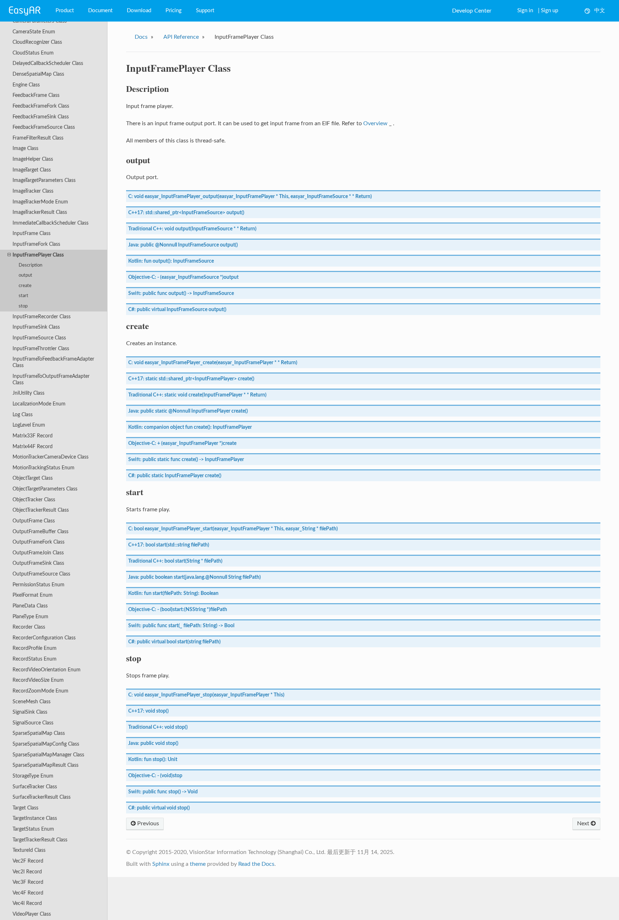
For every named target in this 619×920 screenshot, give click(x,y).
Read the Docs (256, 864)
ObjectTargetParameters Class (45, 489)
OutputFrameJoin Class (38, 552)
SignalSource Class (33, 723)
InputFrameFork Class (36, 244)
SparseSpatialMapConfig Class (46, 744)
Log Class (23, 414)
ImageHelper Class (33, 159)
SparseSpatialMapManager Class (48, 754)
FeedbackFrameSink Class (41, 116)
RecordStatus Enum (35, 659)
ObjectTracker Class (34, 499)
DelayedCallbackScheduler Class (48, 63)
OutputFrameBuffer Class (40, 531)
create (25, 285)
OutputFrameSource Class (41, 574)
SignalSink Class (30, 712)
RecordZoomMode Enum (40, 691)
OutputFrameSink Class (38, 563)
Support (205, 10)
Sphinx (160, 864)
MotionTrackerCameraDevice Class (50, 457)
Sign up (549, 10)
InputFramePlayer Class (38, 255)
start (23, 296)
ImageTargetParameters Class (44, 180)
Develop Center (471, 11)
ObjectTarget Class (33, 478)
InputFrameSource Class (39, 338)
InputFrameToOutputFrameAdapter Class (51, 379)
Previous (147, 823)
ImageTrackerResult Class (40, 212)
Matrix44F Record (33, 446)
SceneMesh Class (32, 701)
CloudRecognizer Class (37, 42)
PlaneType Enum (30, 616)
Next (584, 823)
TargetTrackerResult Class (40, 839)
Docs (141, 37)
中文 (599, 10)
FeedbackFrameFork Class (41, 106)
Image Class (25, 148)
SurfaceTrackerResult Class (42, 797)
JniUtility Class (28, 393)
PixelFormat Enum (33, 595)
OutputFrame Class (34, 521)
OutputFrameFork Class (38, 542)
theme (198, 864)
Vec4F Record (28, 893)
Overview (375, 123)
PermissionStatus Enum (38, 584)
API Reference (181, 37)
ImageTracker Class (33, 191)
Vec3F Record (28, 882)
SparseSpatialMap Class (39, 733)
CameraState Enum (34, 31)
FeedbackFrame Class (36, 95)
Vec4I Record (27, 903)
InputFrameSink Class (36, 327)
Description (30, 265)
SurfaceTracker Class (35, 786)
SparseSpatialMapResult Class (45, 765)
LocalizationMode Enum (39, 404)
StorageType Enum (33, 776)
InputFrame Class (32, 233)
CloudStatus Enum (33, 53)
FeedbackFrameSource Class (44, 127)
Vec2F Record (28, 861)
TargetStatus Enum (33, 829)
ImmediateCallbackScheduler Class (50, 223)
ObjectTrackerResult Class (41, 510)
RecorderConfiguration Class (44, 637)
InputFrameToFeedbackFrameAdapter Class (53, 362)
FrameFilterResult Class (38, 138)
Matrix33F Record (33, 435)
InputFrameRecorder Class (42, 316)
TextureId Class (29, 850)
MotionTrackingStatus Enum (44, 467)
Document (100, 10)
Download (139, 10)
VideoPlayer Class (32, 914)
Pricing (173, 10)
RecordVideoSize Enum (38, 680)
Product (65, 10)
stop (23, 306)
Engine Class (26, 85)
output (25, 275)
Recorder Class (29, 627)
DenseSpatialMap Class (38, 74)
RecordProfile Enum (35, 648)
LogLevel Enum (29, 425)
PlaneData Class (30, 606)
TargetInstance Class (35, 818)
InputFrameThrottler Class (41, 348)
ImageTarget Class (32, 170)
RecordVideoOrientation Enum (47, 669)
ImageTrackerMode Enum (40, 202)
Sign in (525, 10)
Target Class (25, 808)
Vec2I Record (27, 871)
